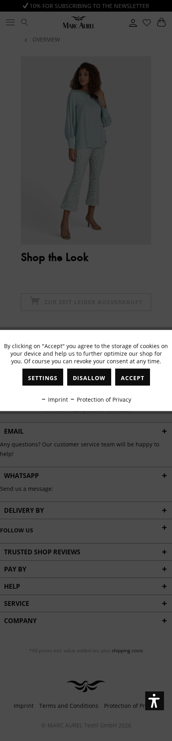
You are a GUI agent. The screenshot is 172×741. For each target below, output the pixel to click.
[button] (154, 700)
